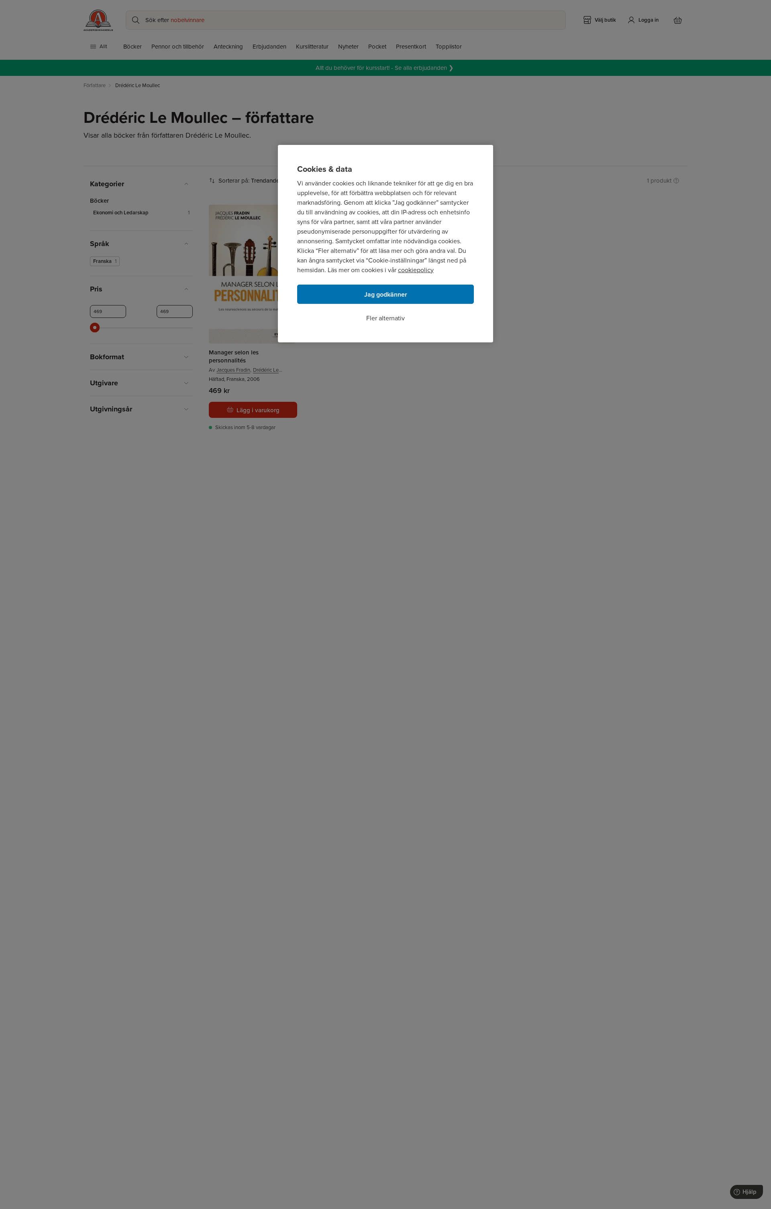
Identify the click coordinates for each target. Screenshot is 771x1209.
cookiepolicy (416, 270)
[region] (385, 243)
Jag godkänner (385, 294)
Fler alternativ (385, 318)
